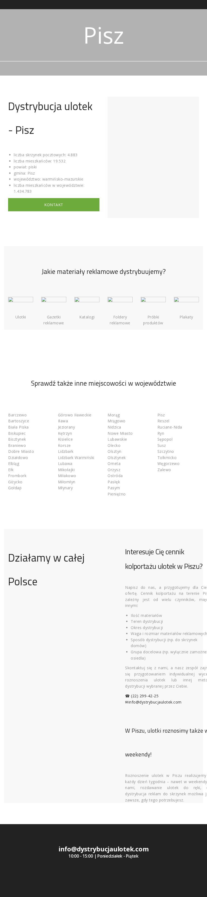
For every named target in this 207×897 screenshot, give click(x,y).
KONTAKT (53, 204)
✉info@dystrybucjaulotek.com (153, 702)
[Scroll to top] (197, 887)
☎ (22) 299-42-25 (141, 695)
